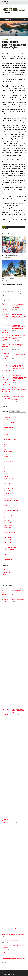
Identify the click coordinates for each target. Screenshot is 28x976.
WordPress (9, 974)
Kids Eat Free (7, 483)
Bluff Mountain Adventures (11, 432)
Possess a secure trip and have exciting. (12, 284)
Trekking (6, 554)
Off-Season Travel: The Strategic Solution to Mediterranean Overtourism (18, 366)
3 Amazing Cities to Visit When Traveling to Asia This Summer (13, 946)
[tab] (5, 411)
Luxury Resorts (8, 496)
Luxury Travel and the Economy (10, 255)
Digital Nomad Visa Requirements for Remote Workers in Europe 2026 (18, 326)
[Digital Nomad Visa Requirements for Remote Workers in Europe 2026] (6, 325)
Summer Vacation (8, 542)
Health (6, 476)
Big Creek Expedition (9, 427)
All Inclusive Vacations (9, 415)
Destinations (7, 456)
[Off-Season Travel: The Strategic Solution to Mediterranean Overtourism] (6, 365)
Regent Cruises (8, 515)
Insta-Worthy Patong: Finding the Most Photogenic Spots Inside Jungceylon (19, 316)
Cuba (5, 454)
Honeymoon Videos (9, 478)
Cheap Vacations (8, 444)
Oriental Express (8, 508)
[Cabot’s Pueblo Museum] (6, 599)
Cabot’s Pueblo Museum (18, 599)
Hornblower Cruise (8, 481)
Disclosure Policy (7, 572)
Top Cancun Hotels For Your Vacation (18, 819)
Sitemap (5, 574)
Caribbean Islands (8, 437)
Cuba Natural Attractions (8, 278)
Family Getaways (5, 39)
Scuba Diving (7, 530)
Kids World (7, 486)
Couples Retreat (8, 451)
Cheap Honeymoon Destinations (12, 442)
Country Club (7, 449)
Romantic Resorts (8, 527)
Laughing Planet (8, 491)
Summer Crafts (8, 540)
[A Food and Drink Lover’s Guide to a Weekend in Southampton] (6, 304)
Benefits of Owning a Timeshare (10, 953)
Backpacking (7, 417)
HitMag (16, 974)
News (5, 505)
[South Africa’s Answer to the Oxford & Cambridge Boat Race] (6, 709)
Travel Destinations (9, 549)
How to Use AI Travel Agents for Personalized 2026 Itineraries (19, 337)
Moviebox (6, 503)
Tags (17, 411)
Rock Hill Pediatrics (9, 523)
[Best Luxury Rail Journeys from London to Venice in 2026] (6, 344)
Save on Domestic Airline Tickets (10, 940)
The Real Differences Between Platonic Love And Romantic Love (14, 959)
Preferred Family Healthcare (11, 510)
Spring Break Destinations (10, 535)
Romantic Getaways (9, 525)
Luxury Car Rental (8, 493)
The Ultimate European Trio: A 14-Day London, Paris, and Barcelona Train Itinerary (19, 354)
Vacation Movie (8, 559)
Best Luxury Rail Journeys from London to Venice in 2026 (18, 345)
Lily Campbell (13, 50)
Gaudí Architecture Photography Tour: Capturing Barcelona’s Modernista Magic (19, 378)
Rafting (6, 513)
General (6, 471)
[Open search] (24, 19)
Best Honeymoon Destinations (12, 425)
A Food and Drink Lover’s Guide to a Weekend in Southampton (18, 305)
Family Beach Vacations (10, 459)
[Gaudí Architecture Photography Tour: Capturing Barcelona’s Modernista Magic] (6, 376)
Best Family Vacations (9, 422)
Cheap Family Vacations (10, 439)
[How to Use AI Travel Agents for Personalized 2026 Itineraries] (6, 336)
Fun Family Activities (9, 469)
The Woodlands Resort (10, 547)
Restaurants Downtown (10, 518)
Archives (12, 411)
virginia (22, 227)
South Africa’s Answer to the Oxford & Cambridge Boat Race (19, 710)
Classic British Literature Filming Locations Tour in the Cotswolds (19, 389)
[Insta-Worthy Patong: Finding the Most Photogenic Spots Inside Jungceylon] (6, 315)
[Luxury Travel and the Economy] (14, 245)
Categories (5, 411)
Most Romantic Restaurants (11, 500)
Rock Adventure (8, 520)
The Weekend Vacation (9, 545)
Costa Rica (7, 447)
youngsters (5, 228)
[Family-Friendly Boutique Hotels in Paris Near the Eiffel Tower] (6, 396)
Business (6, 434)
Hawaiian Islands (8, 474)
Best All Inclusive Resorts (10, 420)
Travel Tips (7, 552)
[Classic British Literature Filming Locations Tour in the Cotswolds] (6, 388)
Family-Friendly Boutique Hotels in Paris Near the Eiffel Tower (18, 398)
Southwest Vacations (9, 532)
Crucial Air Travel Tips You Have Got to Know (13, 934)
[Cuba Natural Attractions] (14, 268)
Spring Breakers (8, 537)
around (8, 227)
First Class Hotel (8, 466)
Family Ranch (7, 464)
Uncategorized (7, 557)
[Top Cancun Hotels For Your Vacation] (6, 819)
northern (17, 227)
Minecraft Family (8, 498)
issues (12, 227)
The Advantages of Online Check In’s (10, 929)
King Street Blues (8, 488)
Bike (5, 429)
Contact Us (5, 570)
